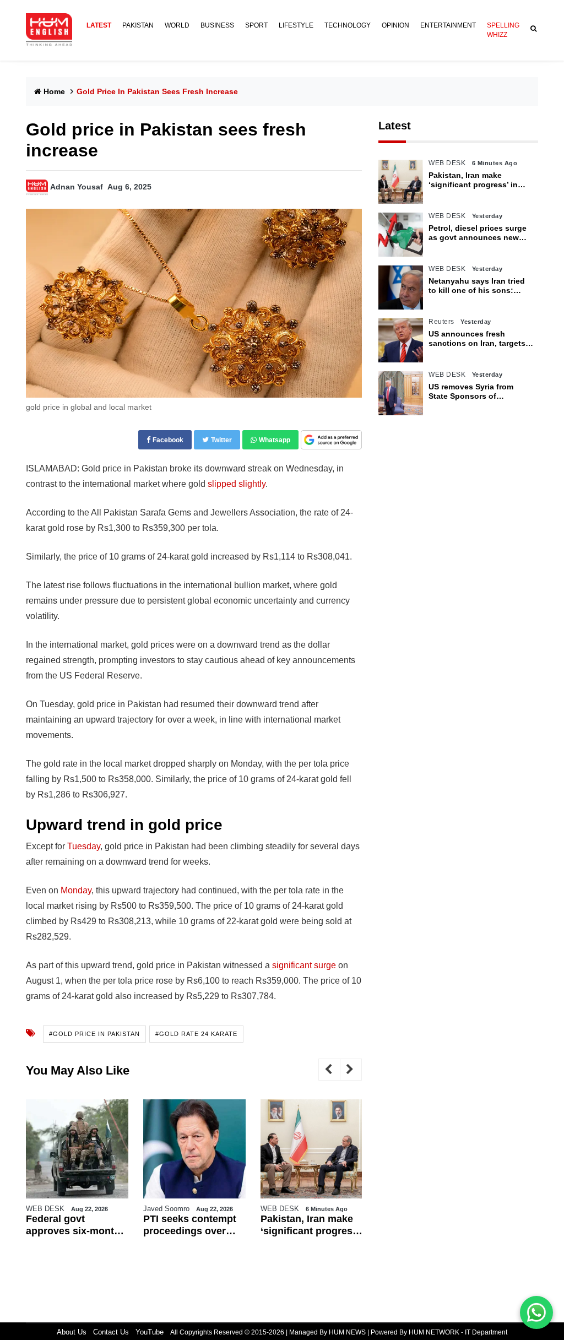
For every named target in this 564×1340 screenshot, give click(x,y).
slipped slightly (236, 484)
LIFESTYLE (296, 25)
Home (54, 91)
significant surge (304, 965)
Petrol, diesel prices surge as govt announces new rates (478, 233)
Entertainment (448, 25)
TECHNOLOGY (347, 25)
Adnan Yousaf (76, 186)
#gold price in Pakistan (94, 1033)
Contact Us (111, 1332)
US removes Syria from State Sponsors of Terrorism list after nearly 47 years (481, 391)
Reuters (441, 321)
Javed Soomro (166, 1209)
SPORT (256, 25)
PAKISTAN (138, 25)
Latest (394, 126)
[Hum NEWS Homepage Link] (53, 30)
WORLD (177, 25)
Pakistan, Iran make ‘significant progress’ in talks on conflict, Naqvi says (310, 1225)
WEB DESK (45, 1209)
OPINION (395, 25)
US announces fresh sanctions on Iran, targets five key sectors (477, 338)
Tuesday (83, 846)
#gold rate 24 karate (196, 1033)
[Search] (531, 29)
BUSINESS (217, 25)
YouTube (149, 1332)
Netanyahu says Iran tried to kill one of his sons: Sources (477, 285)
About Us (71, 1332)
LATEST (98, 25)
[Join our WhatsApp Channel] (536, 1312)
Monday (76, 890)
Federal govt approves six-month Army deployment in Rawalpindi (73, 1225)
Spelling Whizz (503, 30)
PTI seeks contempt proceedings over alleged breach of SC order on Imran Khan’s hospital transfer (192, 1225)
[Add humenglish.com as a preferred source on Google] (331, 440)
